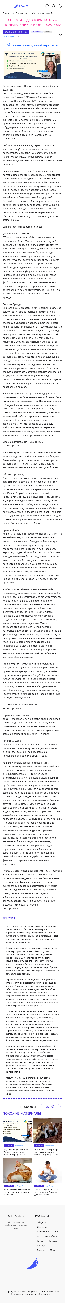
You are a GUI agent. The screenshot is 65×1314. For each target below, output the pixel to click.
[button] (6, 6)
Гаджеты (41, 1250)
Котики (40, 1241)
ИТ (38, 1236)
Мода (53, 1250)
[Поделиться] (42, 1106)
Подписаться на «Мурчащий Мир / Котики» (35, 45)
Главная (7, 13)
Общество (42, 1222)
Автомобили (50, 1236)
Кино (56, 1231)
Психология (21, 13)
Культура (53, 1241)
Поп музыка (43, 1245)
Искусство (42, 1227)
